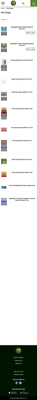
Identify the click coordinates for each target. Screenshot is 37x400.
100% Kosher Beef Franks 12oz (21, 109)
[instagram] (20, 383)
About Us (18, 363)
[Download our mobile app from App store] (12, 392)
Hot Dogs (10, 8)
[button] (30, 32)
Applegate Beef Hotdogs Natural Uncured (22, 28)
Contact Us (18, 360)
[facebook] (16, 383)
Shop (2, 8)
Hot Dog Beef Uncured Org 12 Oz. (22, 60)
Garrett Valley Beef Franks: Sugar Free (22, 185)
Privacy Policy (18, 374)
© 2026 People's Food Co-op (19, 398)
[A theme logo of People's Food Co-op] (13, 3)
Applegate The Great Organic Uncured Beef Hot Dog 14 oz (22, 199)
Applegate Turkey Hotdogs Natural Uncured (22, 44)
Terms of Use (18, 371)
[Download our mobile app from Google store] (24, 392)
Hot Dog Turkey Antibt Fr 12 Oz (21, 92)
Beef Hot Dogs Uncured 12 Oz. (22, 79)
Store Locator (18, 357)
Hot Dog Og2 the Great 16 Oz (22, 140)
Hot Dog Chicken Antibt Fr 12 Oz (22, 127)
